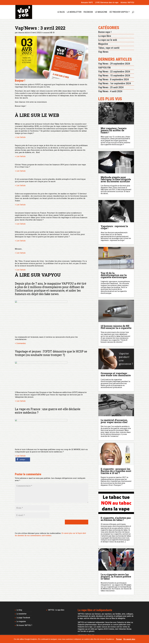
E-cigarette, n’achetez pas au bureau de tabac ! (116, 518)
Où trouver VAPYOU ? (119, 12)
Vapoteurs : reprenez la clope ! (114, 227)
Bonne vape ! (104, 32)
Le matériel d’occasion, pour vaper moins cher (114, 421)
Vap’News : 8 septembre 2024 (113, 79)
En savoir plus (129, 639)
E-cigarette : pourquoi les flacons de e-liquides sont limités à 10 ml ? (116, 470)
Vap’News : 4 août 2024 (110, 91)
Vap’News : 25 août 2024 (111, 87)
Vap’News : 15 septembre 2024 (114, 75)
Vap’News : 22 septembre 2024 (114, 71)
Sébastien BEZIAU (24, 32)
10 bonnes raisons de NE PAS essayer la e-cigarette (116, 326)
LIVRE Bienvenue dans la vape (106, 3)
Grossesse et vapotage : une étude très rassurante (116, 374)
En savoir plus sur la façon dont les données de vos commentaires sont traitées (50, 534)
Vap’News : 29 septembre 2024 (114, 63)
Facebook (88, 12)
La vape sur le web (107, 39)
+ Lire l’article (20, 137)
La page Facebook (23, 617)
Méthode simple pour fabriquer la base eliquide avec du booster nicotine (116, 179)
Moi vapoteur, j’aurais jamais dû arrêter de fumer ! (114, 130)
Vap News (103, 51)
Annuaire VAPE (87, 3)
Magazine (103, 43)
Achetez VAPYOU (127, 3)
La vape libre (104, 36)
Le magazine (101, 12)
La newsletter (74, 12)
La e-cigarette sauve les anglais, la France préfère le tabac (116, 576)
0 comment (45, 32)
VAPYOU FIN (104, 67)
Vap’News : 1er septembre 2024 (114, 83)
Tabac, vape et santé (108, 47)
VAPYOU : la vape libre (56, 610)
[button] (22, 459)
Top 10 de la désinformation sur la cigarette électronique (114, 274)
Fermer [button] (119, 639)
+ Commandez (20, 343)
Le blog (61, 12)
